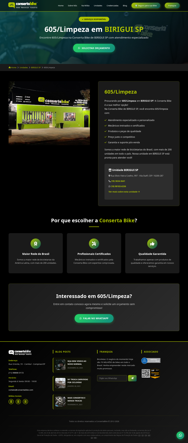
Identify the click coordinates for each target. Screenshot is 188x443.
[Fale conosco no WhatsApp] (180, 435)
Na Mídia (85, 5)
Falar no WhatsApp (95, 318)
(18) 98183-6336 (118, 186)
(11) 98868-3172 (16, 372)
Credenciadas (112, 5)
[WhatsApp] (25, 401)
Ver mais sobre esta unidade (123, 191)
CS (139, 435)
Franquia (172, 5)
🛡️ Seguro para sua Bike (146, 5)
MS (95, 438)
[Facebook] (11, 401)
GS (92, 438)
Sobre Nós (72, 5)
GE (149, 435)
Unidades (98, 5)
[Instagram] (18, 401)
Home (60, 5)
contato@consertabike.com (21, 390)
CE (142, 435)
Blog (125, 5)
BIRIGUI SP (36, 67)
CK (146, 435)
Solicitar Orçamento (96, 48)
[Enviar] (132, 378)
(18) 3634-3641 (118, 181)
